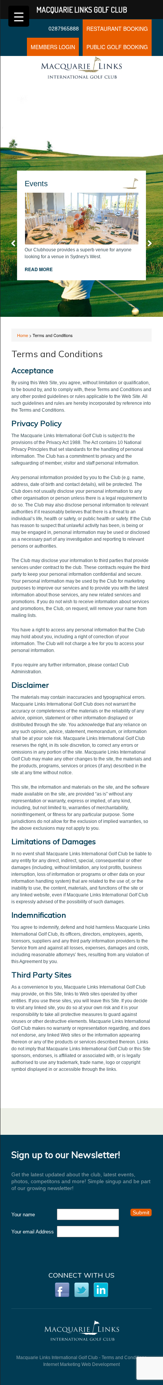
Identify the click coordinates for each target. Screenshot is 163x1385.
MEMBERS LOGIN (53, 47)
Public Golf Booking (117, 47)
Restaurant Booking (117, 28)
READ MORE (39, 269)
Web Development (101, 1364)
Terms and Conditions (124, 1357)
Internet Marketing (61, 1364)
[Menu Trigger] (18, 16)
